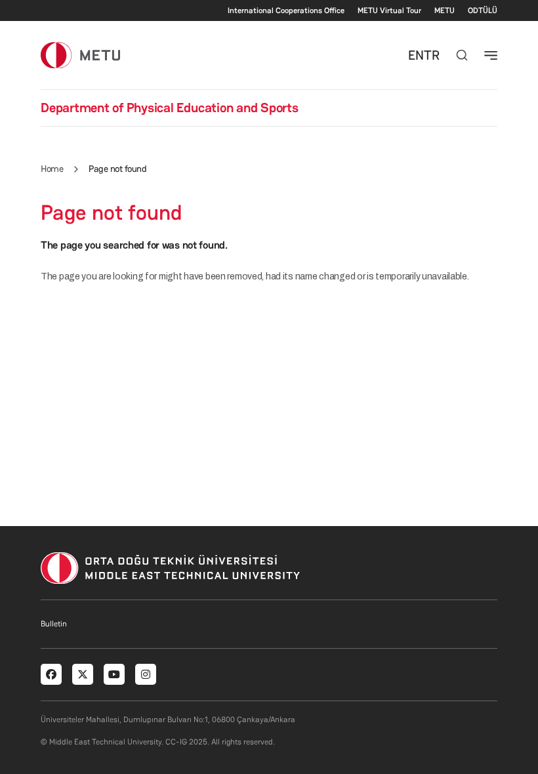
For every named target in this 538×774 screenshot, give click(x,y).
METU (444, 10)
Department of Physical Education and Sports (170, 107)
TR (432, 55)
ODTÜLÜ (482, 10)
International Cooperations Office (286, 10)
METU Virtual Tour (389, 10)
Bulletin (54, 624)
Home (52, 168)
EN (416, 55)
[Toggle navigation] (490, 55)
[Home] (80, 55)
